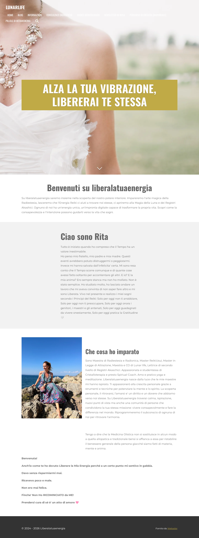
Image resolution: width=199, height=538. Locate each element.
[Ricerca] (37, 21)
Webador (172, 528)
